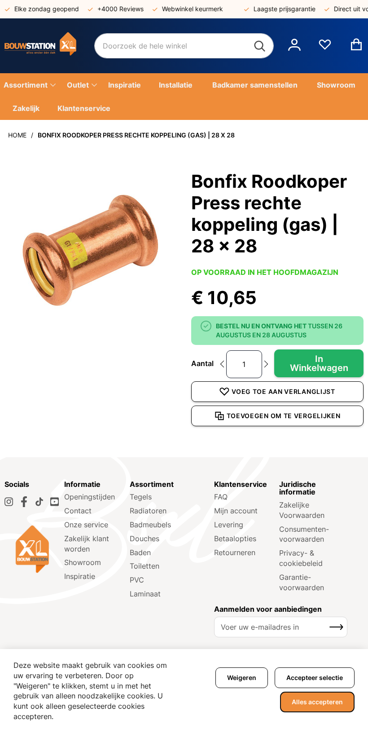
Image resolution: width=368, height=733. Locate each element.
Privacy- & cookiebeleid (301, 558)
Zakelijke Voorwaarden (301, 510)
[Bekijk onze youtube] (54, 501)
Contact (78, 510)
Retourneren (234, 552)
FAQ (221, 496)
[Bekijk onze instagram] (8, 501)
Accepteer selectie (314, 677)
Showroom (82, 562)
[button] (294, 45)
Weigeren (241, 677)
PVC (137, 579)
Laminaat (145, 593)
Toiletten (144, 565)
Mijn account (236, 510)
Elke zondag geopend (41, 9)
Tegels (141, 496)
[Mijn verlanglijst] (325, 48)
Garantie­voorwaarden (301, 582)
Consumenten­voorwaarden (304, 534)
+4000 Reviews (115, 9)
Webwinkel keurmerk (187, 9)
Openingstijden (89, 496)
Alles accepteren (317, 702)
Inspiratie (79, 576)
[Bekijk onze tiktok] (39, 501)
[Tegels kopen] (49, 46)
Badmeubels (150, 524)
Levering (228, 524)
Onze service (86, 524)
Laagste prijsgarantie (279, 9)
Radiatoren (148, 510)
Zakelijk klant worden (86, 543)
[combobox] (184, 45)
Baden (140, 552)
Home (17, 135)
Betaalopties (235, 538)
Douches (144, 538)
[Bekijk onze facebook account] (24, 501)
